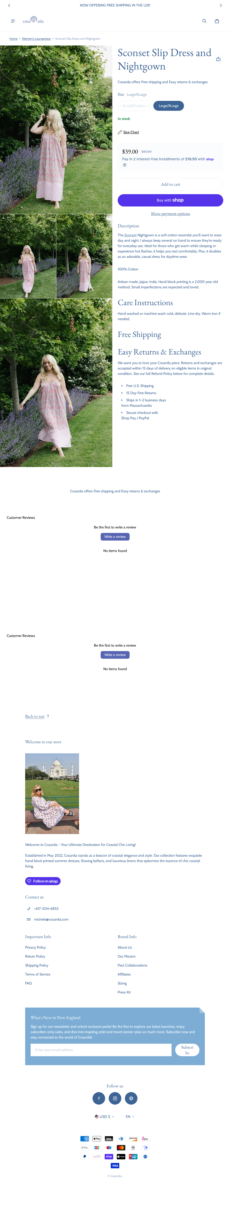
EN (128, 1117)
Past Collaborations (132, 965)
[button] (204, 21)
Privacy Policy (35, 947)
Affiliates (124, 974)
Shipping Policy (36, 965)
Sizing (122, 983)
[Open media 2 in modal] (56, 130)
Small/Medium (134, 106)
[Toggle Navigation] (13, 21)
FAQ (28, 983)
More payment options (170, 213)
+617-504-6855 (46, 908)
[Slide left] (9, 5)
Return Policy (35, 956)
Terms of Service (37, 974)
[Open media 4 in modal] (84, 256)
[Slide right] (220, 5)
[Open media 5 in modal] (56, 382)
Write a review (115, 536)
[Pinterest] (131, 1098)
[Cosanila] (33, 21)
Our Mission (127, 956)
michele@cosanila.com (51, 919)
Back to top (34, 716)
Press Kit (124, 992)
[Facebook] (99, 1098)
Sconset (130, 235)
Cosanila (115, 1176)
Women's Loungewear (36, 38)
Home (13, 38)
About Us (125, 947)
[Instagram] (115, 1098)
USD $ (105, 1117)
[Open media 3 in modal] (28, 256)
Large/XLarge (169, 106)
